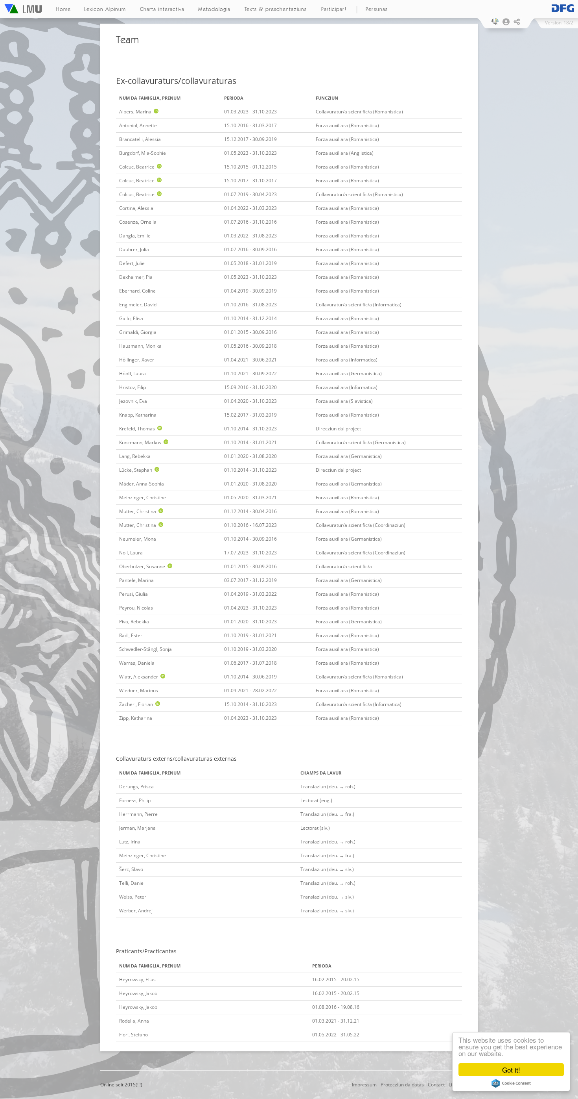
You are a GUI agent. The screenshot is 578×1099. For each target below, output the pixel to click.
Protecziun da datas (402, 1084)
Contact (436, 1084)
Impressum (364, 1084)
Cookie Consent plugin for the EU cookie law (511, 1083)
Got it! (511, 1070)
